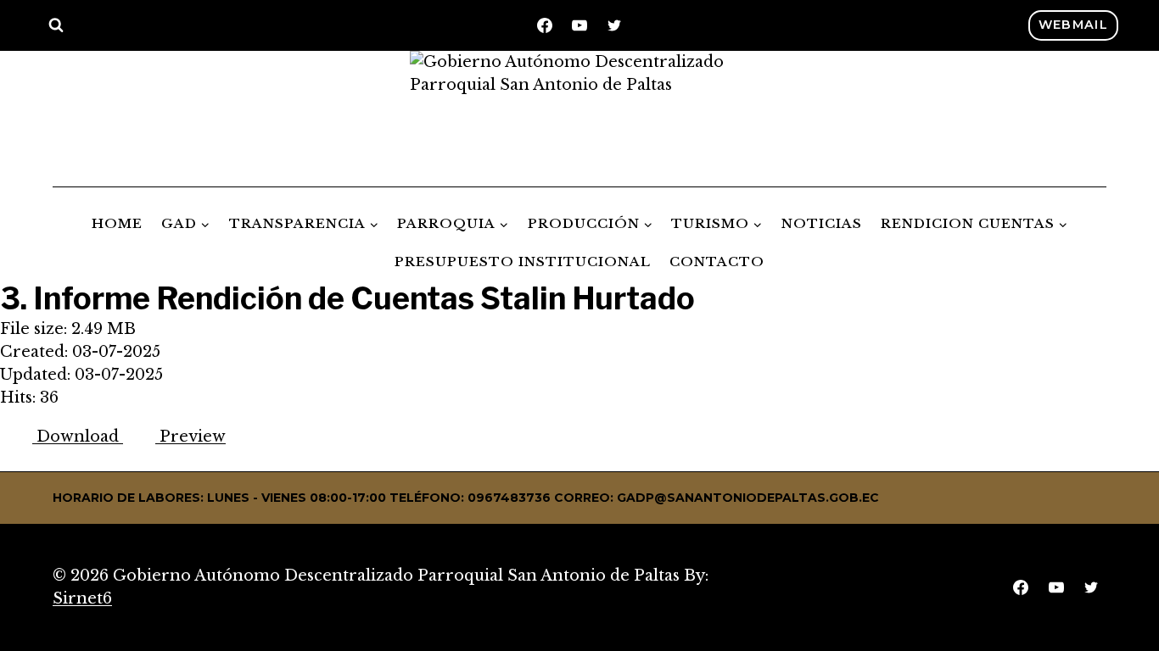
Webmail (1073, 24)
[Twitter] (614, 25)
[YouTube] (579, 25)
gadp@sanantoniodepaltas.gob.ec (748, 497)
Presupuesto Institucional (523, 261)
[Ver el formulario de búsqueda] (56, 25)
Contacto (716, 261)
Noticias (821, 223)
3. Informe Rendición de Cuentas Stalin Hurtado (347, 298)
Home (117, 223)
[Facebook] (544, 25)
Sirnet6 (82, 598)
